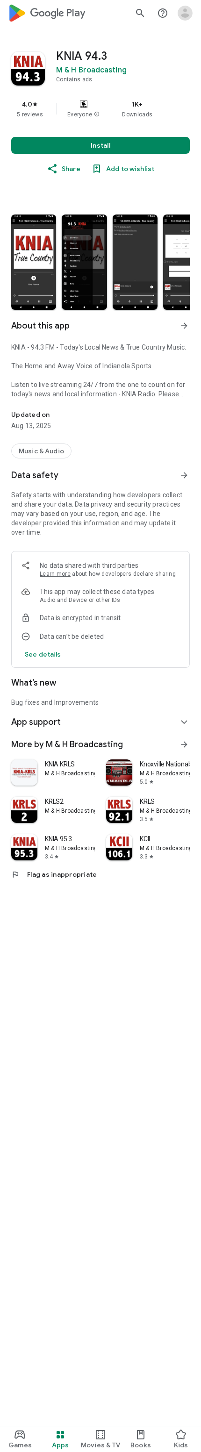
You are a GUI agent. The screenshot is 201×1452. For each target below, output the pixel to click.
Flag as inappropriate (54, 874)
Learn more (55, 574)
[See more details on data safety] (43, 654)
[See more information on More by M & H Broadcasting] (184, 744)
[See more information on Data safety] (184, 475)
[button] (97, 114)
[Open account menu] (185, 13)
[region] (100, 109)
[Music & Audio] (41, 451)
